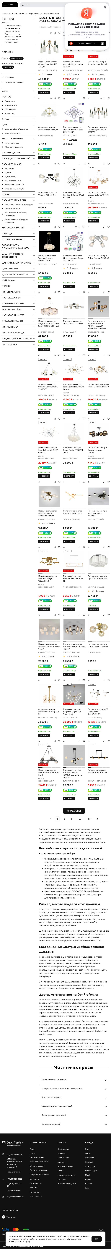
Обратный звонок (13, 1190)
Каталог (12, 5)
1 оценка (73, 140)
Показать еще (74, 811)
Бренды (89, 1142)
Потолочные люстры (13, 26)
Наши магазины (14, 1172)
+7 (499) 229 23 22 (14, 1179)
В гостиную (7, 67)
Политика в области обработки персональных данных (23, 1246)
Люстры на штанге (12, 42)
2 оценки (48, 74)
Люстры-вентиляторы (13, 36)
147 (89, 818)
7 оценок (50, 656)
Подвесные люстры (12, 28)
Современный (16, 58)
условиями (51, 1236)
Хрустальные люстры (13, 34)
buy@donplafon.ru (15, 1197)
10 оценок (100, 74)
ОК (96, 1239)
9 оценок (75, 74)
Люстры (5, 22)
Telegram (10, 1217)
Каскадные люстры (12, 31)
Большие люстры (11, 39)
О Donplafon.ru (38, 1142)
